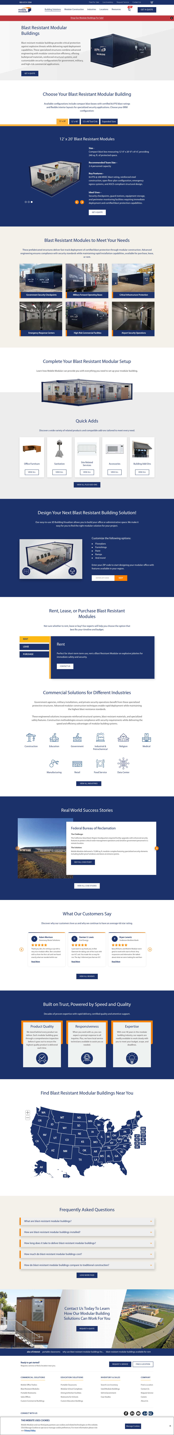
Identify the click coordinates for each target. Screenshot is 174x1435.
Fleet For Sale (94, 2)
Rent (25, 639)
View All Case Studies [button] (87, 886)
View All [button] (32, 472)
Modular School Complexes (71, 1389)
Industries (91, 10)
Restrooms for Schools (69, 1397)
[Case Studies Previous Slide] (17, 848)
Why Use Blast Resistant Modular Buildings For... (83, 1352)
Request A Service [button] (120, 1364)
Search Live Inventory (109, 1385)
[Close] (170, 1425)
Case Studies (106, 1397)
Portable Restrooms (28, 1393)
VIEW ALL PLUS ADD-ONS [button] (87, 485)
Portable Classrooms (51, 1352)
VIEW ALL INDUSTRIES (89, 784)
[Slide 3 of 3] (32, 202)
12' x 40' (74, 122)
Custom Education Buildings (72, 1401)
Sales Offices (25, 1397)
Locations (104, 10)
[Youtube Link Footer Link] (138, 1413)
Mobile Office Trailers (29, 1385)
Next (82, 202)
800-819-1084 (26, 2)
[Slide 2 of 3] (29, 202)
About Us (144, 1401)
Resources (116, 10)
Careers (144, 1397)
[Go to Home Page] (25, 10)
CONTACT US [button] (65, 666)
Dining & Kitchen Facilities (71, 1393)
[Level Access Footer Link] (147, 1413)
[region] (87, 1426)
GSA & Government (108, 1393)
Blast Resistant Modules (30, 1389)
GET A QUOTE (147, 10)
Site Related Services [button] (87, 464)
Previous (77, 202)
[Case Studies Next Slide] (157, 848)
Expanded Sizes (109, 122)
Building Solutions (53, 10)
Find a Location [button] (143, 1364)
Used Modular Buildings (110, 1389)
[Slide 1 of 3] (26, 202)
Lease (26, 647)
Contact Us (137, 2)
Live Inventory (108, 2)
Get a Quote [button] (30, 73)
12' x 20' (62, 121)
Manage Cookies (133, 1426)
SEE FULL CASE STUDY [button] (83, 862)
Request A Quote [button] (87, 1329)
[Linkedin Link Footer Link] (132, 1413)
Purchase (28, 654)
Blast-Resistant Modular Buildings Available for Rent (128, 1352)
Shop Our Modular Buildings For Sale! (87, 18)
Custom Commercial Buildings (32, 1401)
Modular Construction (74, 10)
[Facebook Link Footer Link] (126, 1413)
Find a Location (147, 1385)
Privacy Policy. (30, 1431)
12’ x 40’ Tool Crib (90, 122)
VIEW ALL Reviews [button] (87, 976)
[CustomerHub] (146, 2)
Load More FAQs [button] (87, 1275)
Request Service (123, 2)
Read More (35, 962)
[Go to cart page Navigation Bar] (152, 2)
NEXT (121, 578)
